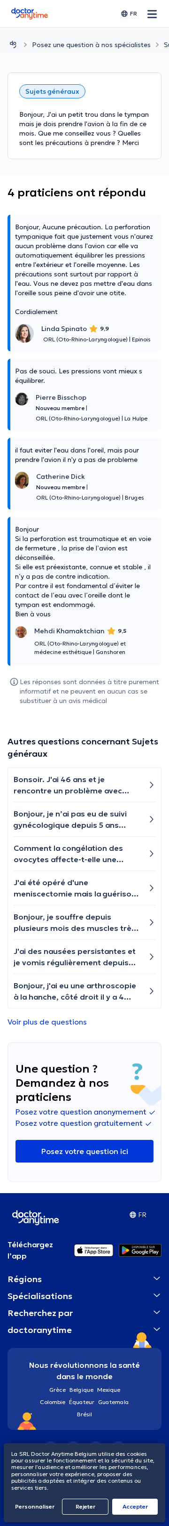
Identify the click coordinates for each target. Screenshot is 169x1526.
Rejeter (85, 1506)
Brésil (84, 1414)
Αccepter (135, 1506)
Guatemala (113, 1401)
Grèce (57, 1389)
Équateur (81, 1401)
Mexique (108, 1389)
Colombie (52, 1401)
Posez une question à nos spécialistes (91, 44)
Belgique (81, 1389)
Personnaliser (34, 1506)
